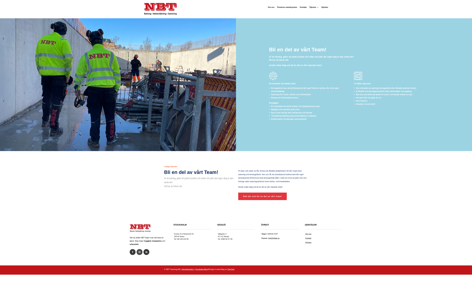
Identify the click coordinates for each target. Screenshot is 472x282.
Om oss (271, 7)
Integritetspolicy (188, 269)
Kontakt (303, 7)
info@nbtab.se (274, 238)
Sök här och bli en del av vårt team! (262, 196)
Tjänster (312, 7)
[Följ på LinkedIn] (146, 252)
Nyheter (324, 7)
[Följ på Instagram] (139, 252)
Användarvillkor (201, 269)
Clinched (230, 269)
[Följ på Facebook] (133, 252)
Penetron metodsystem (287, 7)
